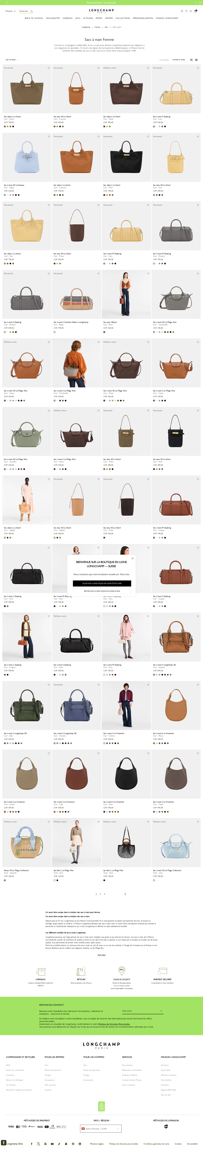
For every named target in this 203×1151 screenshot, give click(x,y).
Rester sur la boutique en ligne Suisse (102, 591)
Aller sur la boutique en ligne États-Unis (102, 583)
